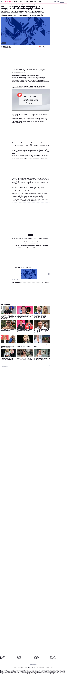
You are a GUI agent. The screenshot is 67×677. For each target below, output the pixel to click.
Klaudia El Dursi (36, 658)
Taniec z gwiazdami (53, 658)
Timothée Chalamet (20, 655)
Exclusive (20, 1)
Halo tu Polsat (52, 657)
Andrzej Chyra (19, 658)
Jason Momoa (19, 659)
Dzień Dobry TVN (52, 656)
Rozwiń (30, 235)
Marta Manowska (36, 657)
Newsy (15, 1)
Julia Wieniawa (19, 656)
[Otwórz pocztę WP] (55, 2)
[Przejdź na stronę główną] (2, 2)
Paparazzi (26, 1)
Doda (1, 658)
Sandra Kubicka (2, 656)
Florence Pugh (19, 657)
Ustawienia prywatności (49, 667)
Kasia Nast (2, 657)
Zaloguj (62, 1)
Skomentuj (42, 46)
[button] (58, 1)
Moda (35, 1)
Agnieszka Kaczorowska (3, 655)
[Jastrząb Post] (9, 2)
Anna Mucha (35, 655)
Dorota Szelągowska (37, 656)
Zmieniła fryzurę (25, 70)
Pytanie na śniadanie (53, 655)
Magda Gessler (36, 659)
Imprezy (31, 1)
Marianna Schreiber (3, 659)
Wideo (40, 1)
